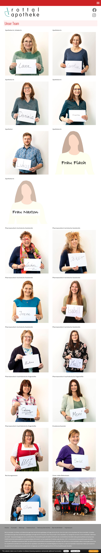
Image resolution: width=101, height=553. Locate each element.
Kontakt (14, 527)
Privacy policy (75, 551)
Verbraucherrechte (43, 527)
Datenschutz (30, 527)
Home (7, 527)
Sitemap (21, 527)
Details (66, 551)
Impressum (68, 527)
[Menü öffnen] (98, 3)
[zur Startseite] (27, 12)
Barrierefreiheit (57, 527)
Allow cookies (94, 551)
